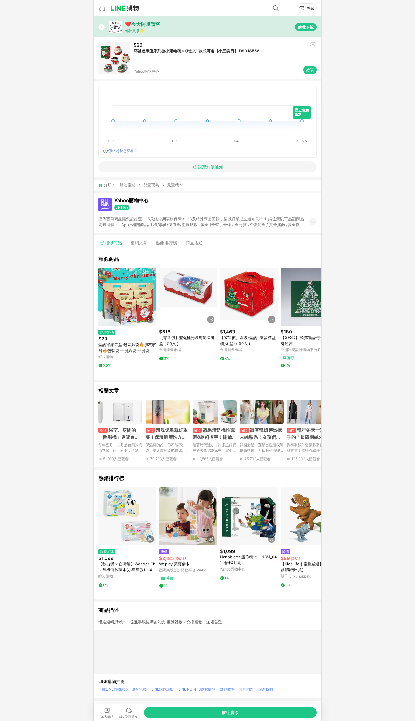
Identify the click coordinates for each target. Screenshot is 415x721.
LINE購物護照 (162, 689)
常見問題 (246, 689)
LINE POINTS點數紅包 (196, 689)
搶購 (310, 69)
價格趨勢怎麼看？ (123, 150)
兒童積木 (175, 185)
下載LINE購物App (113, 689)
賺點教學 (227, 689)
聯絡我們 (265, 689)
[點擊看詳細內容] (127, 297)
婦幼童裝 (127, 184)
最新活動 (139, 689)
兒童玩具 (151, 184)
